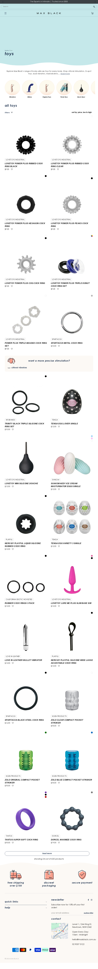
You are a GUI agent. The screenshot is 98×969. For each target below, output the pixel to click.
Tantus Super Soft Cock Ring (21, 840)
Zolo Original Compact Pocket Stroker (22, 781)
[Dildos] (29, 87)
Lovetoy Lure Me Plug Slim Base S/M (71, 603)
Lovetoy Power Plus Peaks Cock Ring (69, 224)
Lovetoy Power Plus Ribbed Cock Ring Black (24, 164)
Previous (3, 2)
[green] (46, 732)
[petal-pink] (92, 438)
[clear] (92, 116)
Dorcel (55, 836)
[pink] (92, 556)
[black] (46, 176)
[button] (12, 169)
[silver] (92, 296)
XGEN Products (59, 716)
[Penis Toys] (64, 87)
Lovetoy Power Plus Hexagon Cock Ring (25, 224)
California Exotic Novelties (19, 599)
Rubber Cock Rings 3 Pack (20, 603)
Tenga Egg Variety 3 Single (66, 543)
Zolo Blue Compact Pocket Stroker (71, 780)
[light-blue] (92, 436)
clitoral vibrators (19, 368)
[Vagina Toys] (46, 87)
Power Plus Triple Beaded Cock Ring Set (26, 344)
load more (47, 853)
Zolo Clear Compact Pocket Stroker (67, 721)
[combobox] (49, 7)
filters (7, 112)
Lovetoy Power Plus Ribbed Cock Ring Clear (70, 164)
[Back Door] (81, 87)
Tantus (9, 836)
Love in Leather (13, 656)
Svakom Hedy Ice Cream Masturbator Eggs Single (66, 484)
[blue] (92, 732)
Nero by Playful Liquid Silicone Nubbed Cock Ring (23, 544)
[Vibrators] (12, 87)
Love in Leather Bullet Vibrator (23, 660)
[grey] (92, 792)
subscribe (88, 913)
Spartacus (57, 339)
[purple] (46, 792)
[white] (92, 441)
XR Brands (10, 420)
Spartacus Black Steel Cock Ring (24, 720)
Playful (9, 540)
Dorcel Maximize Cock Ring (66, 840)
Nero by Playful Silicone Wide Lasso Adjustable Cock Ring (72, 661)
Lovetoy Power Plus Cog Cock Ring (25, 283)
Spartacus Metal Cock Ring (66, 343)
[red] (46, 797)
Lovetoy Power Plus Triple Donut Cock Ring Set (70, 284)
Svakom (55, 480)
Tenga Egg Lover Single (64, 424)
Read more (65, 74)
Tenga (55, 420)
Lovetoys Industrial (15, 160)
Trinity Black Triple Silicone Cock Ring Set (24, 425)
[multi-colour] (92, 236)
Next (95, 2)
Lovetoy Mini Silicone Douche (21, 483)
